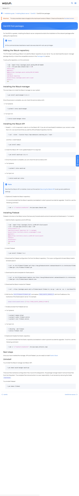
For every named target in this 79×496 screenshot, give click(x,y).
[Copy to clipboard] (74, 64)
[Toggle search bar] (72, 3)
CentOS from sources (70, 394)
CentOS (33, 13)
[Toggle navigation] (75, 3)
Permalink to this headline (25, 26)
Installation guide (9, 13)
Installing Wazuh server (22, 13)
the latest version (69, 18)
